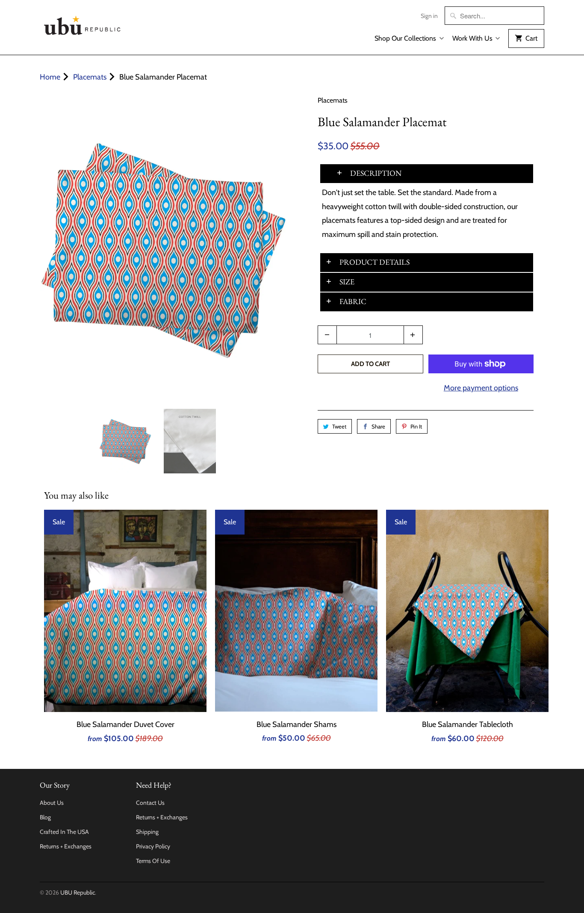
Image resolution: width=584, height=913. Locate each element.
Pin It (416, 426)
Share (378, 426)
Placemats (333, 100)
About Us (52, 803)
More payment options (481, 388)
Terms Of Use (153, 861)
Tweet (339, 426)
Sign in (429, 16)
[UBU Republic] (82, 23)
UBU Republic (77, 892)
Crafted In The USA (64, 832)
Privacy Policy (153, 846)
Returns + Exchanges (65, 846)
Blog (45, 817)
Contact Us (150, 803)
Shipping (147, 832)
